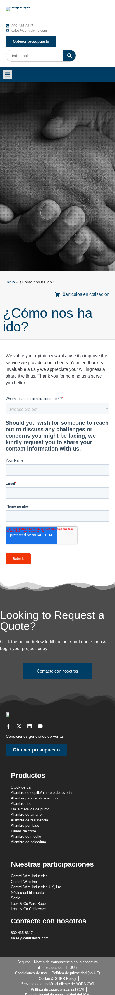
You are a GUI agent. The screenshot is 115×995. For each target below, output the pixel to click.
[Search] (69, 55)
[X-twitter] (18, 726)
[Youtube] (40, 726)
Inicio (10, 282)
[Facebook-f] (8, 726)
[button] (7, 74)
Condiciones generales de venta (34, 736)
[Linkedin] (29, 726)
